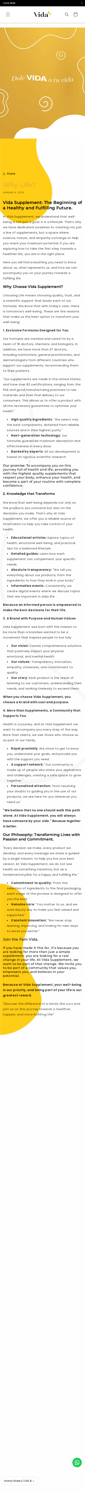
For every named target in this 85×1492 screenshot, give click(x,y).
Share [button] (11, 174)
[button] (8, 14)
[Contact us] (77, 1462)
